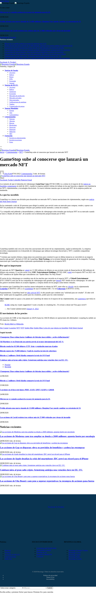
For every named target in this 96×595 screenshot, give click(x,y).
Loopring (12, 328)
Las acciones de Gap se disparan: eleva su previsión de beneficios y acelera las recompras (34, 52)
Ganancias (12, 91)
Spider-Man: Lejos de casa (44, 328)
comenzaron (11, 186)
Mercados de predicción (17, 96)
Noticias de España (11, 70)
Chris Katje (8, 174)
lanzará (58, 280)
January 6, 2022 (33, 309)
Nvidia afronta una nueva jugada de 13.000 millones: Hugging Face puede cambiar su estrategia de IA (40, 21)
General (11, 83)
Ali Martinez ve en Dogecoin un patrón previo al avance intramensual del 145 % (32, 342)
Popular (7, 365)
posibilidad (29, 289)
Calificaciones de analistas (17, 102)
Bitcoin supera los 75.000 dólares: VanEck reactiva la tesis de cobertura (28, 351)
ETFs (11, 79)
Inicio (2, 152)
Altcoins (12, 121)
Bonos (11, 77)
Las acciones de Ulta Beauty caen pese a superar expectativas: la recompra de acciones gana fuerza (37, 58)
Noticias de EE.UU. (11, 85)
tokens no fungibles (61, 328)
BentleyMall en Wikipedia (14, 324)
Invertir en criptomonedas (17, 138)
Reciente (8, 367)
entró (70, 272)
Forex (11, 142)
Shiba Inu (12, 131)
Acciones (12, 72)
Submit (49, 588)
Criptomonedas (10, 117)
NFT (10, 134)
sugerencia (82, 299)
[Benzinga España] (15, 64)
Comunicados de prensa (16, 106)
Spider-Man (29, 328)
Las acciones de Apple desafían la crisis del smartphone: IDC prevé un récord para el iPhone (35, 54)
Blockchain (13, 125)
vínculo (70, 287)
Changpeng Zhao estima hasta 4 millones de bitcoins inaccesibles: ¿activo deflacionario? (34, 337)
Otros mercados (14, 100)
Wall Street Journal (76, 328)
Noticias (12, 119)
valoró (27, 270)
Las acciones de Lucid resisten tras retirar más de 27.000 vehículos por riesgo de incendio (35, 31)
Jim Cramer (4, 328)
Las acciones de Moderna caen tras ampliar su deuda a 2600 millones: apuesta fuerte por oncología (37, 50)
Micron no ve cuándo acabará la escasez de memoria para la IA (25, 12)
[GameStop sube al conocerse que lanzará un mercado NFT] (22, 176)
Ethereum (12, 129)
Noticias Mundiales (11, 108)
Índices (11, 75)
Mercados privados (15, 98)
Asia (10, 112)
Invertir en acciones (15, 140)
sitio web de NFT (33, 293)
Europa (11, 110)
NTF (22, 328)
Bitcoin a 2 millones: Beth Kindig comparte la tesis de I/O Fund (25, 355)
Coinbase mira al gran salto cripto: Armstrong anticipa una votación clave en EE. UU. (33, 56)
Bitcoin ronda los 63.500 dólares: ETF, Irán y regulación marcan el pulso (29, 346)
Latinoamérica (13, 115)
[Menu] (1, 146)
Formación (8, 136)
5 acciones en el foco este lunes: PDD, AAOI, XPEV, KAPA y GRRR (27, 390)
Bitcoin (11, 123)
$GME (7, 305)
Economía (12, 81)
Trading (11, 104)
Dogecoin (12, 127)
